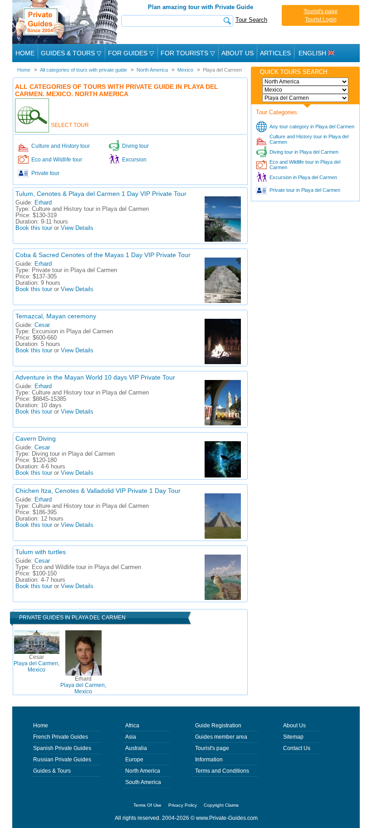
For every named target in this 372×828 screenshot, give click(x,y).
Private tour (45, 173)
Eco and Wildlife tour (56, 159)
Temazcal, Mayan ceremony (55, 316)
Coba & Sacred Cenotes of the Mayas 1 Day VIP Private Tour (103, 254)
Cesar (42, 325)
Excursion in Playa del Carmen (303, 177)
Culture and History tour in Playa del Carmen (308, 139)
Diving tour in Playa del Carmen (303, 152)
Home (24, 53)
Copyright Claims (221, 805)
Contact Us (296, 748)
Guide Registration (218, 725)
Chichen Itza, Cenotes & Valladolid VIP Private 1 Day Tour (98, 490)
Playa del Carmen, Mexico (36, 663)
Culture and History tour (60, 146)
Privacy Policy (182, 805)
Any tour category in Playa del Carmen (311, 126)
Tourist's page (320, 11)
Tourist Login (321, 19)
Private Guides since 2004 (66, 22)
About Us (237, 53)
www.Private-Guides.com (227, 818)
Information (209, 759)
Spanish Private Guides (62, 748)
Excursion (134, 159)
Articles (275, 53)
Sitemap (293, 737)
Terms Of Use (147, 805)
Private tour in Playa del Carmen (304, 190)
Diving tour (135, 146)
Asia (130, 737)
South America (143, 782)
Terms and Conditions (222, 771)
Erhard (43, 203)
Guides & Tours (52, 771)
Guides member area (221, 737)
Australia (136, 748)
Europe (134, 759)
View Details (77, 228)
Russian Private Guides (62, 759)
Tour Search (251, 19)
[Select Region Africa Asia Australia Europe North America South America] (305, 82)
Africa (132, 725)
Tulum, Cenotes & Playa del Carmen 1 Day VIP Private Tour (100, 193)
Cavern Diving (35, 438)
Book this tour (33, 228)
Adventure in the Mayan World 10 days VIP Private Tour (95, 377)
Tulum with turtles (40, 551)
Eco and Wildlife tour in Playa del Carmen (304, 164)
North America (142, 771)
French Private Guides (60, 737)
